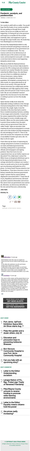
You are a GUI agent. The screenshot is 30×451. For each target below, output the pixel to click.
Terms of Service (16, 444)
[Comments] (19, 197)
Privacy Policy (24, 444)
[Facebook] (10, 197)
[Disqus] (15, 231)
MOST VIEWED (4, 318)
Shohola (3, 17)
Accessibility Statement (15, 445)
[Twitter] (15, 197)
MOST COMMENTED (5, 367)
